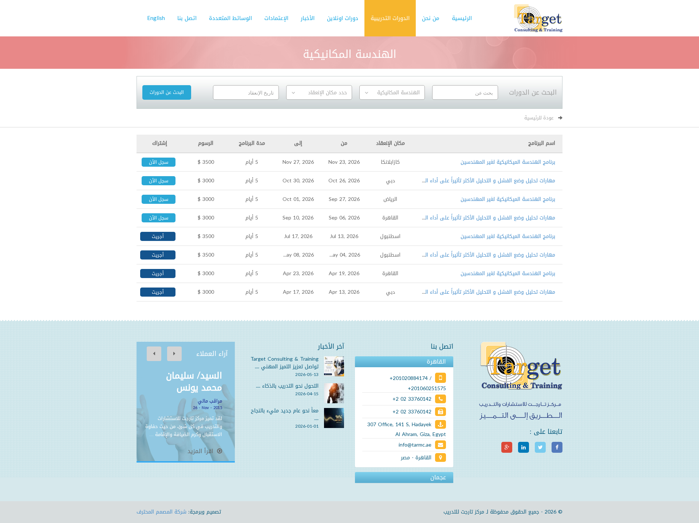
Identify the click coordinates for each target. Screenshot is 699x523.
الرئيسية (462, 18)
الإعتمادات (276, 18)
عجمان (438, 477)
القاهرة (436, 362)
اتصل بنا (187, 18)
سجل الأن (158, 162)
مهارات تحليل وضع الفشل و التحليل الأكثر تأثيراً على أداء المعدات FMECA (473, 181)
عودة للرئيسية (539, 117)
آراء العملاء (212, 354)
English (156, 18)
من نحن (430, 18)
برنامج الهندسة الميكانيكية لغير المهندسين (508, 162)
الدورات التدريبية (390, 18)
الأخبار (308, 18)
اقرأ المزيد (201, 451)
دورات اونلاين (342, 18)
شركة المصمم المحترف (161, 512)
